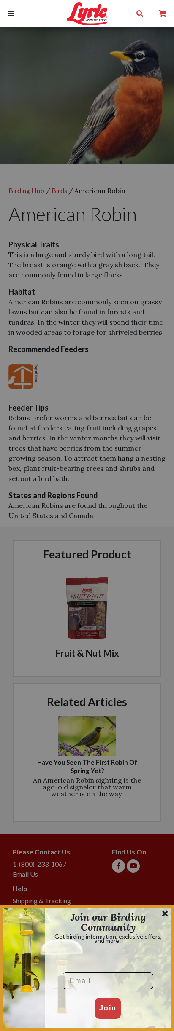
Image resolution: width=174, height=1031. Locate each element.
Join (108, 1008)
